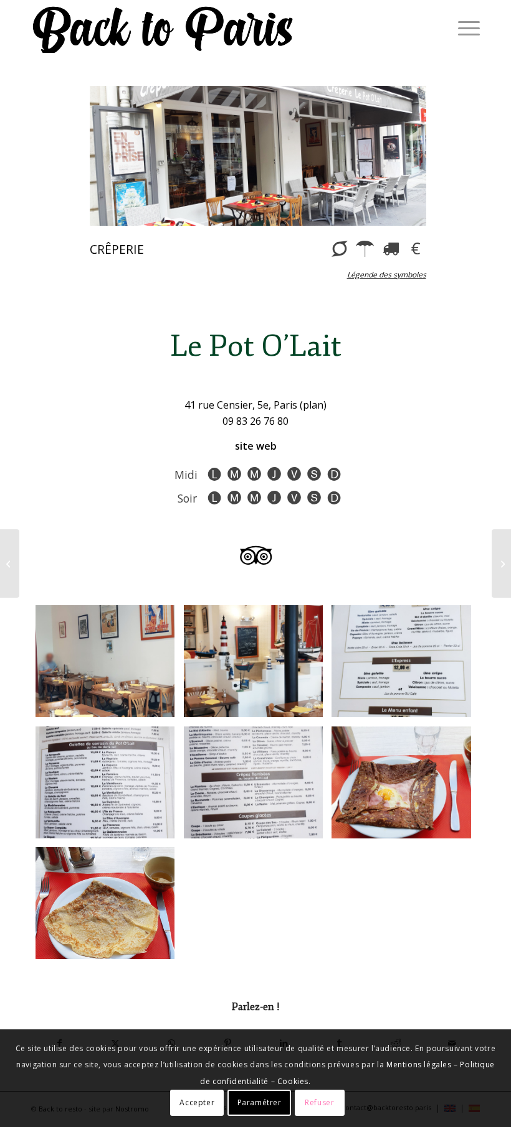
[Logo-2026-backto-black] (163, 28)
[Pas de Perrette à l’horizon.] (105, 782)
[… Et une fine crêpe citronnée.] (105, 903)
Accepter (196, 1102)
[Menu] (466, 28)
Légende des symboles (386, 274)
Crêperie (117, 249)
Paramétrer (259, 1102)
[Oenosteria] (501, 563)
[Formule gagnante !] (401, 661)
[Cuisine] (9, 563)
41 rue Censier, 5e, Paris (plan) (255, 405)
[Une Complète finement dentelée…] (401, 782)
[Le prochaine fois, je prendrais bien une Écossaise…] (253, 782)
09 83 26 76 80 (255, 421)
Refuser (319, 1102)
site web (256, 446)
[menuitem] (466, 28)
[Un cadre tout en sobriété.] (105, 661)
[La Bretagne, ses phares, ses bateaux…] (253, 661)
